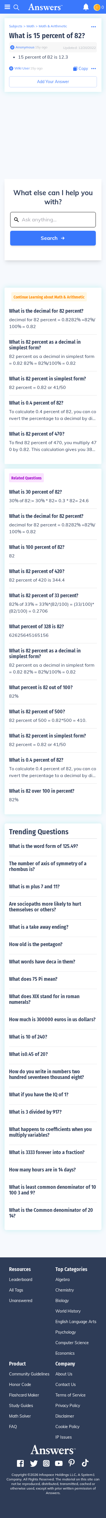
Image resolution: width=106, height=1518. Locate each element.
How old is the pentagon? (35, 944)
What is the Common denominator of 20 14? (51, 1213)
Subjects (15, 26)
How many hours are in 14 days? (42, 1170)
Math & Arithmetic (53, 26)
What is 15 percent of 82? (47, 35)
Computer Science (72, 1342)
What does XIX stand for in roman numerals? (44, 999)
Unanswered (20, 1300)
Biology (62, 1300)
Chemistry (64, 1290)
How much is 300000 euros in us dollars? (52, 1019)
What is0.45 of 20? (28, 1054)
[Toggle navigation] (7, 7)
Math (30, 26)
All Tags (16, 1290)
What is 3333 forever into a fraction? (47, 1152)
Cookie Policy (67, 1426)
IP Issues (63, 1437)
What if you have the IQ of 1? (38, 1094)
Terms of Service (70, 1395)
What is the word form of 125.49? (43, 846)
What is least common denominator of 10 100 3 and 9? (52, 1190)
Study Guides (21, 1405)
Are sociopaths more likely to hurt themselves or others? (45, 907)
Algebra (62, 1279)
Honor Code (20, 1384)
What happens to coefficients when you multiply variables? (50, 1132)
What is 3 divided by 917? (35, 1112)
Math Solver (20, 1416)
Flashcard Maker (24, 1395)
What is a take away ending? (38, 927)
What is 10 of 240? (28, 1037)
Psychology (65, 1332)
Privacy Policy (67, 1405)
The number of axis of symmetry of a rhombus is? (47, 866)
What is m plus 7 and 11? (34, 886)
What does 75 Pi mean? (33, 979)
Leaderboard (20, 1279)
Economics (65, 1353)
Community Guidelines (29, 1374)
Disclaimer (64, 1416)
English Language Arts (75, 1321)
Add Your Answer (53, 81)
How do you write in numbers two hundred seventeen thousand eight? (46, 1074)
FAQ (13, 1426)
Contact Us (65, 1384)
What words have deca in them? (42, 962)
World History (68, 1311)
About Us (63, 1374)
